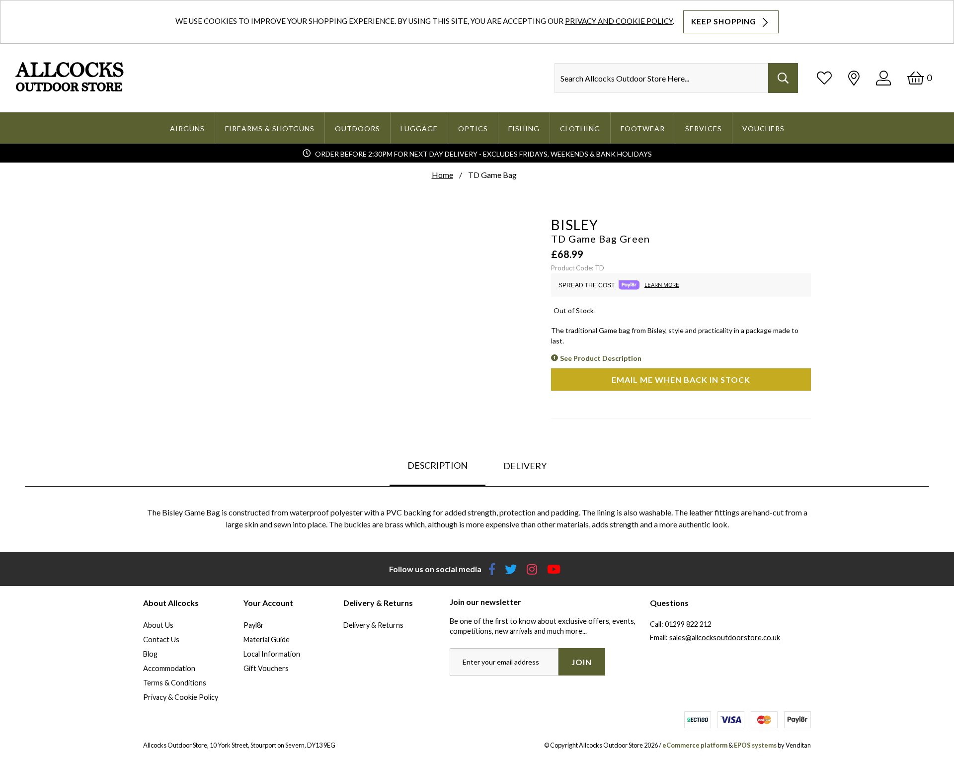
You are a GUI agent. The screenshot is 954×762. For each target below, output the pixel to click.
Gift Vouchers (266, 668)
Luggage (419, 128)
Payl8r (253, 625)
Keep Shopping (724, 21)
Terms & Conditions (174, 682)
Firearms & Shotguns (270, 128)
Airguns (187, 128)
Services (703, 128)
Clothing (580, 128)
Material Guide (266, 639)
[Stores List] (854, 78)
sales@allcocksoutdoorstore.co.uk (724, 637)
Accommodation (169, 668)
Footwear (643, 128)
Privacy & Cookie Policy (180, 697)
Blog (150, 654)
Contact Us (161, 639)
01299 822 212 (688, 624)
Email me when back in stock (681, 379)
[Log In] (883, 78)
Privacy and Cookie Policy (619, 20)
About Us (158, 625)
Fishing (524, 128)
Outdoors (357, 128)
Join (581, 662)
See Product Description (600, 358)
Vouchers (763, 128)
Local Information (271, 654)
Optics (473, 128)
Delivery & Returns (373, 625)
